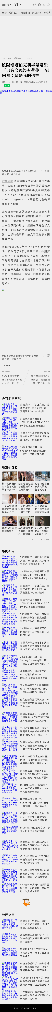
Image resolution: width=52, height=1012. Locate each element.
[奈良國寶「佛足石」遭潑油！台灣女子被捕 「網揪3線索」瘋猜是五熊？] (10, 924)
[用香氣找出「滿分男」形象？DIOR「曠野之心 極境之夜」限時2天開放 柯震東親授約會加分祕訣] (10, 774)
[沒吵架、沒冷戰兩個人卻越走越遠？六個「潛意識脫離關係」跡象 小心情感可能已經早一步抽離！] (10, 874)
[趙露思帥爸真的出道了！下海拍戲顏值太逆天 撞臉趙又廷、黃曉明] (10, 938)
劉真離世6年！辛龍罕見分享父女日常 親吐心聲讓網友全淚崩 (34, 952)
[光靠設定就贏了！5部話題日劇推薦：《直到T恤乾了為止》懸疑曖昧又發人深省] (10, 717)
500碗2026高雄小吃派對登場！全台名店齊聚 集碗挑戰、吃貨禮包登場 (34, 888)
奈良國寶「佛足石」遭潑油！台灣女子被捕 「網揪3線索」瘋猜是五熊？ (34, 924)
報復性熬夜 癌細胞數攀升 (9, 530)
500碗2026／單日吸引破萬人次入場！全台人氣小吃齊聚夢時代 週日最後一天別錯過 (35, 562)
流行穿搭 (25, 12)
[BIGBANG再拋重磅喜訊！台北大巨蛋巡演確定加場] (10, 831)
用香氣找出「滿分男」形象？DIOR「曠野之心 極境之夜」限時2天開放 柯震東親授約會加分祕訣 (34, 775)
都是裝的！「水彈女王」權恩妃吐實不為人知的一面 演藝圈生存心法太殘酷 (34, 408)
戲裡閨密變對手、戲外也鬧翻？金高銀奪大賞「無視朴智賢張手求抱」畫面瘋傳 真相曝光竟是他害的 (35, 968)
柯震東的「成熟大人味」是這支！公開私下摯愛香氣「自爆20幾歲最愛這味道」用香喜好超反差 (34, 818)
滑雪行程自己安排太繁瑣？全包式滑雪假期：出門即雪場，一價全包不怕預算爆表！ (42, 486)
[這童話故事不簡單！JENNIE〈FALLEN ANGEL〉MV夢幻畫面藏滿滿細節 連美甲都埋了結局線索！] (10, 422)
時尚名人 (13, 12)
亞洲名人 (28, 58)
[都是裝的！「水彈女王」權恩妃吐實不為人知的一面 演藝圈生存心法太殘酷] (10, 408)
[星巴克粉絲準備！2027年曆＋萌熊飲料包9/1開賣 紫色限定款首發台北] (10, 859)
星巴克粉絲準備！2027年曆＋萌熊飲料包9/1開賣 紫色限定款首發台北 (35, 859)
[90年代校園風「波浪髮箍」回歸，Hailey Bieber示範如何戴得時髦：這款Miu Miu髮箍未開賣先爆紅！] (10, 760)
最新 (4, 12)
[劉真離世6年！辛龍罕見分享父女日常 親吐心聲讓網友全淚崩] (10, 953)
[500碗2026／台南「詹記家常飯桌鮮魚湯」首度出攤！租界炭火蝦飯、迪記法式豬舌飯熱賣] (10, 617)
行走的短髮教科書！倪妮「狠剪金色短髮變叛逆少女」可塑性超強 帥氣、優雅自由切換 (25, 508)
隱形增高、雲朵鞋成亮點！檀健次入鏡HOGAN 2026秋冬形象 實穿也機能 (34, 845)
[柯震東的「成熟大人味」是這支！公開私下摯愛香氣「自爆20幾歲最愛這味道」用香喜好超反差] (10, 817)
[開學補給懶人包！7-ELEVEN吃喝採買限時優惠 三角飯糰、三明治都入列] (10, 803)
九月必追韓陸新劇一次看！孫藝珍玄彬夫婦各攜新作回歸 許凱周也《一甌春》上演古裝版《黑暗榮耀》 (35, 733)
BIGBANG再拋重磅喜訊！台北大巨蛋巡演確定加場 (35, 829)
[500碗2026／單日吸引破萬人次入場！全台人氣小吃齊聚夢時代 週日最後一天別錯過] (10, 561)
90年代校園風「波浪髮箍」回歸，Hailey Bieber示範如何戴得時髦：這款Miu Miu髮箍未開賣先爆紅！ (34, 761)
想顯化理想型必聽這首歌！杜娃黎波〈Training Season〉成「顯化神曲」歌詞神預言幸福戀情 (25, 486)
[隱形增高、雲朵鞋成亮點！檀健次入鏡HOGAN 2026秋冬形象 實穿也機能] (10, 845)
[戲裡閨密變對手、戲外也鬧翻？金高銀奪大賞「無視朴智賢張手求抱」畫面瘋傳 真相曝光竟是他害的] (10, 967)
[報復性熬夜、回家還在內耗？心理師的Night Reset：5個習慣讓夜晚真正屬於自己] (10, 674)
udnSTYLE (6, 58)
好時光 (47, 12)
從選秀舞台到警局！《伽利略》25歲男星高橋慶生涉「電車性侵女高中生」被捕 (34, 745)
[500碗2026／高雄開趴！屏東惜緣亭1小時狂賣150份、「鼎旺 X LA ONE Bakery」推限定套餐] (10, 575)
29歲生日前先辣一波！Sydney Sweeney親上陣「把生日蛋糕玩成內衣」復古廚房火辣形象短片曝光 (34, 452)
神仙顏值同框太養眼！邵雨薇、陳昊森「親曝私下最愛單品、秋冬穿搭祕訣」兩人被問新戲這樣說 (25, 531)
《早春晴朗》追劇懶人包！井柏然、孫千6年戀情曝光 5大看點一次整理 (35, 995)
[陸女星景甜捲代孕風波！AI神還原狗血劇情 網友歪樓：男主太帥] (10, 703)
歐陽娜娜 (7, 365)
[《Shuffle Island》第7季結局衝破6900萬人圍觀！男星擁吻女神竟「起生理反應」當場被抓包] (10, 981)
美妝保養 (37, 12)
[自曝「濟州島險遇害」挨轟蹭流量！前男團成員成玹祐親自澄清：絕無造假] (10, 436)
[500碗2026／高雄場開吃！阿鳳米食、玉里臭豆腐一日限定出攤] (10, 632)
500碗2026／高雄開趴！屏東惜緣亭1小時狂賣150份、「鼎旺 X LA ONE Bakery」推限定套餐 (35, 576)
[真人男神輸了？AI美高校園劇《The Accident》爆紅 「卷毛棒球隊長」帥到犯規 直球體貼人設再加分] (10, 689)
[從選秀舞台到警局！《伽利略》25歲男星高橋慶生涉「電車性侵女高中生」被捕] (10, 746)
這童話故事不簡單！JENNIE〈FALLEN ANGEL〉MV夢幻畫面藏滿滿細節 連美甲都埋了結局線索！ (34, 424)
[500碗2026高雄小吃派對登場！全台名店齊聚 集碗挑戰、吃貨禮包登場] (10, 888)
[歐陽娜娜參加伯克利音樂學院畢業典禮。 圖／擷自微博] (26, 129)
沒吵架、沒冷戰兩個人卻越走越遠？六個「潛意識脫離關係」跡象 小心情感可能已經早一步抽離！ (35, 875)
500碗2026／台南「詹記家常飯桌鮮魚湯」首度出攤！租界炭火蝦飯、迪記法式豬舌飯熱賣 (34, 619)
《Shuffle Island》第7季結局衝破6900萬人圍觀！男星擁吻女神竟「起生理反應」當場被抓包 (35, 983)
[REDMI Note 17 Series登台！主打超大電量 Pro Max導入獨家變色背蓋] (10, 788)
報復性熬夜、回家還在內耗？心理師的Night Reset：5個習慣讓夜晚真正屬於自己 (35, 676)
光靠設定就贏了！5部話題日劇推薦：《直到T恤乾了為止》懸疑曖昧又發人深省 (34, 717)
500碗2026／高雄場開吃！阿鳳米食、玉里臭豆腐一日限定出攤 (34, 632)
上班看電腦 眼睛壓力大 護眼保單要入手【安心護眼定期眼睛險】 (9, 508)
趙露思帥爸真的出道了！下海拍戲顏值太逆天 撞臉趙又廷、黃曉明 (35, 938)
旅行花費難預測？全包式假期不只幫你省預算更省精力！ (9, 486)
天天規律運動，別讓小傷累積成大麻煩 (42, 508)
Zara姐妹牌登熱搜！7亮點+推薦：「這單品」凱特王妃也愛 (42, 531)
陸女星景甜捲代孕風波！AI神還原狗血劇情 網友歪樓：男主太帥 (35, 703)
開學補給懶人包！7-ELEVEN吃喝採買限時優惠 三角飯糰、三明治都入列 (34, 802)
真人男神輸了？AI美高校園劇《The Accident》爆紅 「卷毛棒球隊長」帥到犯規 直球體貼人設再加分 (34, 690)
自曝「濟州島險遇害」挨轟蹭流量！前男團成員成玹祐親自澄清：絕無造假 (34, 436)
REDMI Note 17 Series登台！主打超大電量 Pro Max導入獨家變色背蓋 (34, 788)
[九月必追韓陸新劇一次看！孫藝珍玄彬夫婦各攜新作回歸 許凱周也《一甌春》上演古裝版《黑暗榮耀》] (10, 731)
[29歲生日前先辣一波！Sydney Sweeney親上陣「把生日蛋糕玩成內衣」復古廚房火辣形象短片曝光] (10, 451)
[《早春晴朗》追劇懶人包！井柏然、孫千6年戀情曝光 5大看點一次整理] (10, 995)
